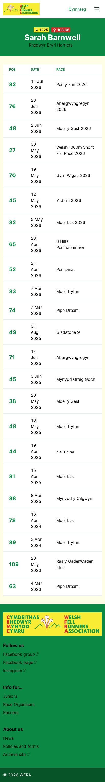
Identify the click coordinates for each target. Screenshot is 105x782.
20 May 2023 (36, 564)
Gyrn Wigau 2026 (73, 175)
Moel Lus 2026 (70, 222)
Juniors (10, 696)
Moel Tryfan (67, 291)
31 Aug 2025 (36, 332)
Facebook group (19, 654)
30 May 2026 (36, 150)
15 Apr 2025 (36, 476)
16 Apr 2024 (36, 520)
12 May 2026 (36, 200)
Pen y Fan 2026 (71, 84)
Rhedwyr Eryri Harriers (50, 45)
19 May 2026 (36, 175)
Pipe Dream (67, 310)
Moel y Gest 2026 (73, 128)
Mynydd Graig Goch (75, 379)
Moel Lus (65, 476)
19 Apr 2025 (36, 451)
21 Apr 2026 (36, 269)
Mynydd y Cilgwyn (74, 498)
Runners (10, 712)
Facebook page (18, 662)
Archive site (14, 754)
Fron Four (65, 451)
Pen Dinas (65, 269)
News (8, 738)
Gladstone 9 (68, 332)
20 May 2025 (36, 401)
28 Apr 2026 (36, 244)
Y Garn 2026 (68, 200)
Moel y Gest (68, 401)
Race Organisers (18, 704)
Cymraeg (77, 9)
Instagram (12, 670)
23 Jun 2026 (36, 106)
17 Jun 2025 (36, 357)
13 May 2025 (36, 426)
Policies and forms (21, 746)
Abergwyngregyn (72, 357)
